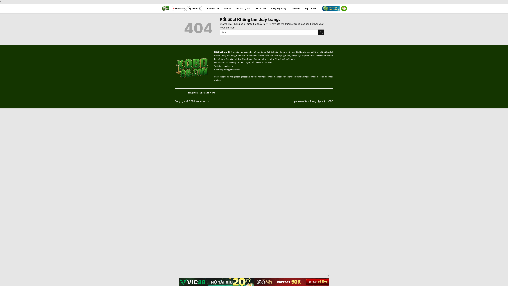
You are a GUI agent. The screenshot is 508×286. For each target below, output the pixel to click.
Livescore (295, 8)
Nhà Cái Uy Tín (243, 8)
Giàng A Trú (209, 93)
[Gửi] (321, 32)
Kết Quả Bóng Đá (222, 52)
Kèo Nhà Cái (213, 8)
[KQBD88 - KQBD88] (165, 8)
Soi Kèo (227, 8)
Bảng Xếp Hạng (278, 8)
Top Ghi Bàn (310, 8)
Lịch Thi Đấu (260, 8)
